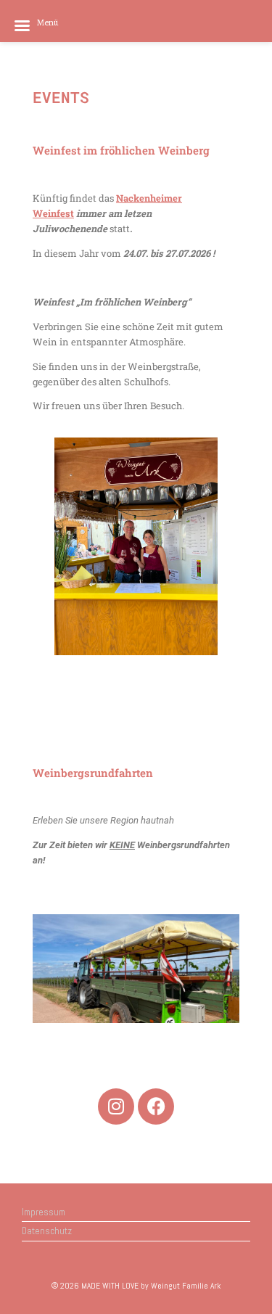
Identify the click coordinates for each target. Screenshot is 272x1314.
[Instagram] (116, 1106)
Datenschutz (47, 1231)
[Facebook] (156, 1106)
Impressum (43, 1212)
